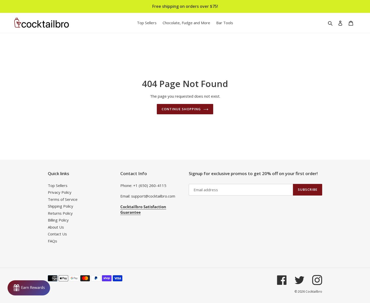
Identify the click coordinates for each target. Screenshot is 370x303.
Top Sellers (57, 185)
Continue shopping (181, 109)
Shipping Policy (60, 206)
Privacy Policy (59, 192)
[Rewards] (29, 287)
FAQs (52, 240)
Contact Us (57, 233)
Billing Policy (58, 220)
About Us (56, 227)
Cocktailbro (314, 291)
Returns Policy (60, 213)
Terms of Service (63, 199)
